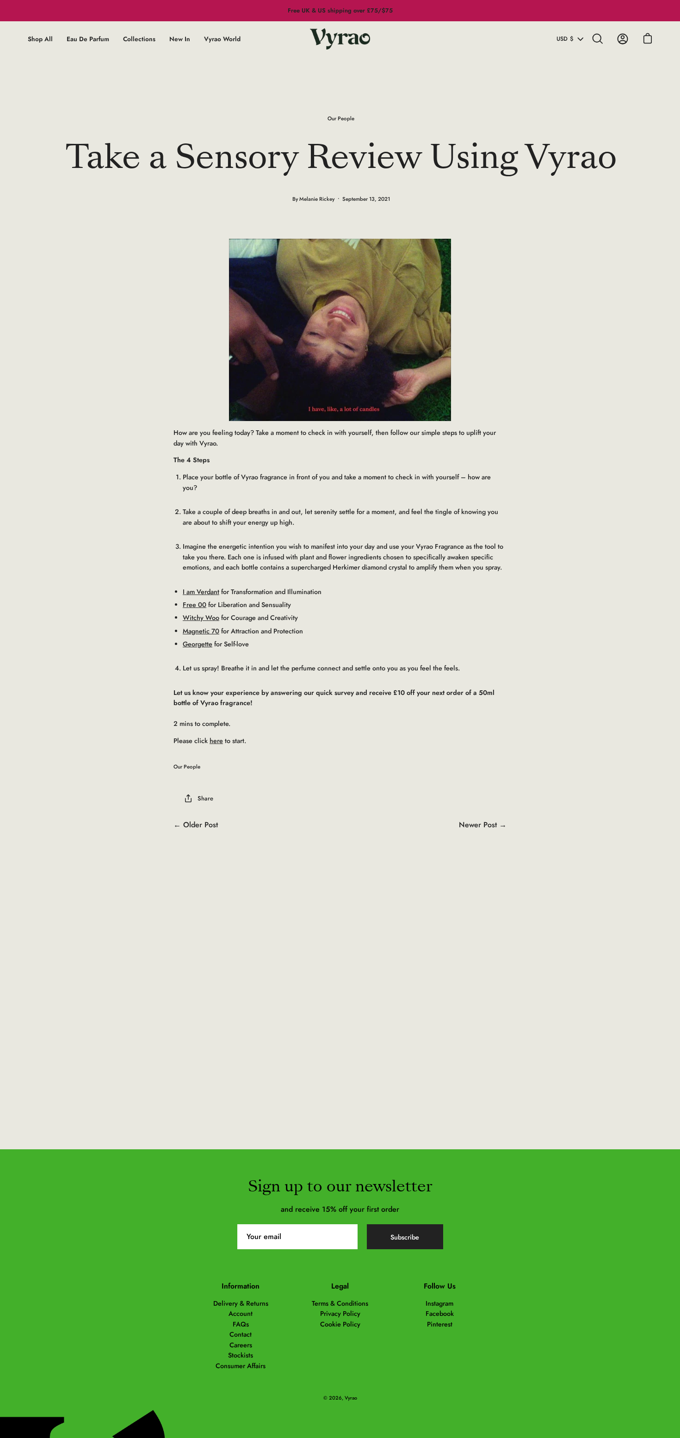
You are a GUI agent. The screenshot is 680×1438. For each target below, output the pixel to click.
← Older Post (195, 824)
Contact (240, 1334)
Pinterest (439, 1324)
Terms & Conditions (340, 1303)
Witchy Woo (201, 617)
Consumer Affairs (241, 1365)
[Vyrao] (340, 39)
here (216, 740)
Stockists (240, 1355)
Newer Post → (483, 824)
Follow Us (440, 1286)
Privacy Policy (340, 1313)
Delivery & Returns (240, 1303)
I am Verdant (201, 591)
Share (205, 798)
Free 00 (194, 604)
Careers (240, 1345)
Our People (341, 118)
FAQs (241, 1324)
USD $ (565, 39)
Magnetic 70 (201, 631)
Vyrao (351, 1397)
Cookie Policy (340, 1324)
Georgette (197, 644)
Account (241, 1313)
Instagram (439, 1303)
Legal (340, 1286)
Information (241, 1286)
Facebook (440, 1313)
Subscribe (404, 1237)
